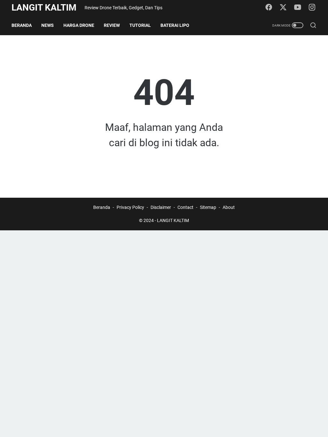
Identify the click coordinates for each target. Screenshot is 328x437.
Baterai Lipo (174, 25)
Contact (185, 207)
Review (112, 25)
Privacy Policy (130, 207)
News (47, 25)
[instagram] (312, 7)
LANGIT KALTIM (44, 7)
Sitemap (208, 207)
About (229, 207)
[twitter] (283, 7)
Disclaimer (161, 207)
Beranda (22, 25)
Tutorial (140, 25)
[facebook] (268, 7)
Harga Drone (78, 25)
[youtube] (297, 7)
